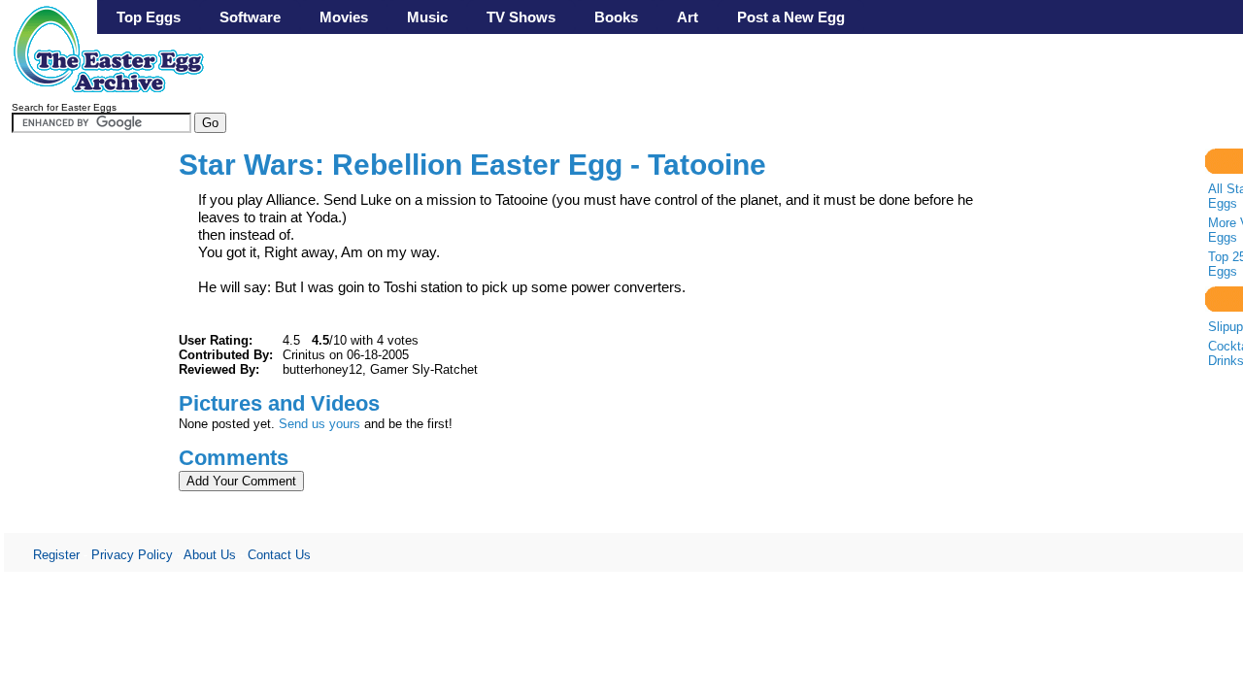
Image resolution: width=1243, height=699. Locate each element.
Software (250, 17)
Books (616, 17)
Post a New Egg (791, 17)
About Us (210, 555)
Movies (343, 17)
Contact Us (279, 555)
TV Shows (521, 17)
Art (687, 17)
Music (427, 17)
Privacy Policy (132, 555)
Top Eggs (149, 17)
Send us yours (319, 423)
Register (56, 555)
